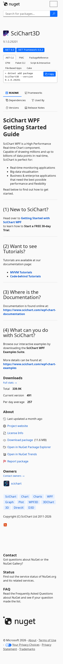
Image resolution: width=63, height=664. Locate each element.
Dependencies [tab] (17, 100)
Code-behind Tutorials (25, 276)
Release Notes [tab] (36, 107)
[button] (49, 74)
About (32, 640)
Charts (37, 496)
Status (8, 572)
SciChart (10, 496)
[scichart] (6, 483)
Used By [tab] (39, 100)
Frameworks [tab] (34, 92)
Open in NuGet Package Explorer (29, 447)
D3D (31, 508)
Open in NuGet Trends (22, 454)
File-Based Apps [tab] (13, 68)
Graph (9, 502)
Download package (20, 440)
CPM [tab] (7, 62)
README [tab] (13, 92)
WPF (50, 496)
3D (7, 508)
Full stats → (10, 382)
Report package (17, 461)
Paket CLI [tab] (20, 62)
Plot (21, 502)
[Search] (53, 14)
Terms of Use (47, 640)
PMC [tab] (21, 57)
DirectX (18, 508)
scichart (16, 483)
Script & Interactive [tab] (40, 62)
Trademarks (27, 649)
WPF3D (33, 502)
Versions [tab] (13, 107)
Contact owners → (13, 475)
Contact (10, 555)
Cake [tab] (29, 68)
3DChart (48, 502)
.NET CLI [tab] (9, 57)
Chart (25, 496)
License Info (15, 433)
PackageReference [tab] (38, 57)
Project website (17, 426)
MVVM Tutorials (21, 272)
